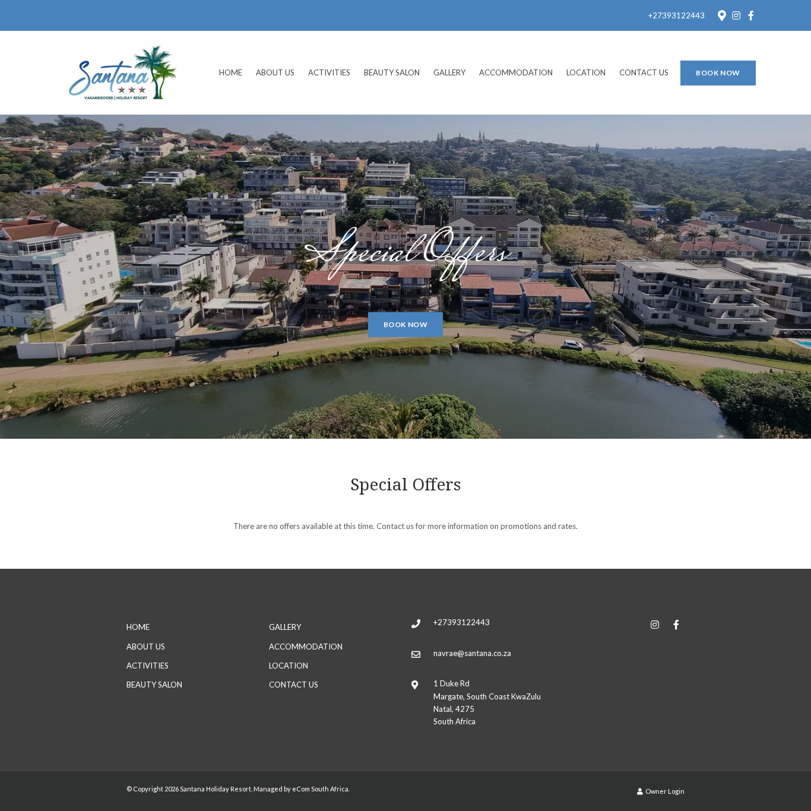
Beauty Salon (392, 72)
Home (230, 72)
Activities (329, 72)
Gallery (449, 72)
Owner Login (664, 791)
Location (586, 72)
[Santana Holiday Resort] (123, 72)
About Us (275, 72)
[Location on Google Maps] (721, 15)
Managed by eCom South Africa (301, 789)
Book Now (718, 72)
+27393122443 (676, 16)
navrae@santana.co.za (472, 653)
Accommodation (516, 72)
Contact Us (644, 72)
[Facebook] (751, 15)
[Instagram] (736, 15)
